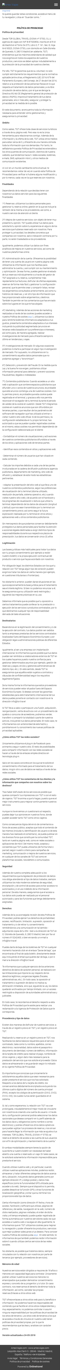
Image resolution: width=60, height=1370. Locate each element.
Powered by (30, 1366)
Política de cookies (41, 1361)
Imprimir (6, 11)
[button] (56, 4)
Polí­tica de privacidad (20, 1361)
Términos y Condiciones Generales (36, 1358)
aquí (30, 316)
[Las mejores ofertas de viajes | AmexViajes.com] (10, 4)
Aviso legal (12, 1358)
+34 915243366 (38, 1355)
